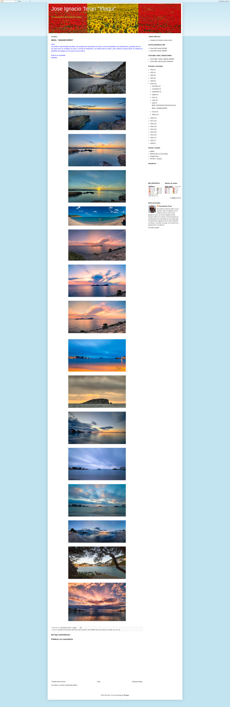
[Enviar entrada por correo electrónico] (80, 627)
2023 (152, 72)
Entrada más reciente (58, 681)
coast (79, 629)
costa (89, 629)
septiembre (156, 91)
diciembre (155, 86)
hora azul (98, 629)
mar (107, 629)
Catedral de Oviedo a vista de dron (161, 40)
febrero (154, 114)
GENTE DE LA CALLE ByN (159, 154)
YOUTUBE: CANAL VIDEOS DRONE (162, 59)
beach (69, 629)
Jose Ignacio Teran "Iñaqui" (83, 9)
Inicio (98, 681)
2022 (152, 75)
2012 (152, 135)
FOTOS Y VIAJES (156, 159)
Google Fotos (154, 156)
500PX (152, 151)
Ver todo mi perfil (153, 227)
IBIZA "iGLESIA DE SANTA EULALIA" (164, 105)
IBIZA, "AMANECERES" (160, 108)
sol (116, 629)
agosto (154, 94)
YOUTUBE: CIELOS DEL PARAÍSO (161, 61)
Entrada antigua (137, 681)
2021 (152, 78)
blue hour (74, 629)
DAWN (93, 629)
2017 (152, 121)
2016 (152, 123)
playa (110, 629)
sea (114, 629)
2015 (152, 126)
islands (104, 629)
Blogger (126, 695)
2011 (152, 137)
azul (65, 629)
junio (154, 97)
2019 (152, 83)
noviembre (155, 89)
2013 (152, 132)
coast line (84, 629)
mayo (154, 100)
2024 (152, 69)
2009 (152, 143)
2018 (152, 118)
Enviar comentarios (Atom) (68, 685)
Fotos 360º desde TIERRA (158, 51)
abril (153, 103)
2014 (152, 129)
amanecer (61, 629)
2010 (152, 140)
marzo (154, 112)
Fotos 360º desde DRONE (158, 48)
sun (119, 629)
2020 (152, 81)
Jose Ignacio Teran (165, 206)
